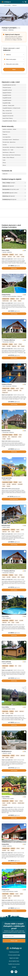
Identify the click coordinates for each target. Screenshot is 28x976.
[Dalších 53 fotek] (14, 785)
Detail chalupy (14, 313)
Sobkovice (14, 5)
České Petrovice (6, 131)
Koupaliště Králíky (6, 103)
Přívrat (4, 162)
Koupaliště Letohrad (7, 90)
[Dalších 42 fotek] (14, 514)
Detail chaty (14, 268)
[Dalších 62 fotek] (14, 419)
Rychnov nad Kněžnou (12, 296)
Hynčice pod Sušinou (7, 708)
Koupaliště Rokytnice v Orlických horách (11, 108)
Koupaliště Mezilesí (7, 100)
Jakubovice (5, 753)
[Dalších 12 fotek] (14, 650)
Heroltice (5, 144)
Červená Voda (5, 341)
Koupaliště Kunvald (7, 97)
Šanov (4, 386)
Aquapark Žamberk (7, 92)
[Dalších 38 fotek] (14, 328)
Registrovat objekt (14, 958)
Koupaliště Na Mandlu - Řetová (9, 121)
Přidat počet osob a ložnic (12, 64)
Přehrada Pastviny (7, 87)
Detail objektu (14, 358)
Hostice (4, 891)
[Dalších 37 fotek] (14, 605)
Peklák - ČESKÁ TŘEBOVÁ (8, 157)
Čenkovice (5, 134)
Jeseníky (9, 479)
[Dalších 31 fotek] (14, 559)
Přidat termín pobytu (11, 59)
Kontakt (14, 967)
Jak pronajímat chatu (14, 961)
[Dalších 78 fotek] (14, 466)
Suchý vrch (5, 173)
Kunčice (4, 527)
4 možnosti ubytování (15, 441)
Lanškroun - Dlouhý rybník (8, 105)
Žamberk (4, 846)
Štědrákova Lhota (6, 798)
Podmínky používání (14, 952)
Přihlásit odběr (14, 940)
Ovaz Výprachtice (6, 137)
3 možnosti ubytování (15, 488)
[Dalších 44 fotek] (14, 373)
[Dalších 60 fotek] (14, 740)
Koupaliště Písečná (7, 95)
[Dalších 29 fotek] (14, 833)
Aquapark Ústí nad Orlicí (8, 115)
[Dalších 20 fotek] (14, 239)
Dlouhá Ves (5, 296)
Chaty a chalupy (7, 5)
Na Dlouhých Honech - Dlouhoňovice (11, 139)
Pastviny (4, 663)
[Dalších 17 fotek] (14, 283)
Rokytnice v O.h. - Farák (8, 149)
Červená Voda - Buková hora (9, 142)
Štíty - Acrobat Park (7, 110)
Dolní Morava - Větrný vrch (9, 152)
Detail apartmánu (14, 499)
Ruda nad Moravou (10, 891)
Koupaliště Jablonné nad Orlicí (9, 85)
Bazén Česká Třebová (8, 118)
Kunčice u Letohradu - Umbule (9, 129)
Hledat (14, 69)
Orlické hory (11, 29)
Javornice (4, 252)
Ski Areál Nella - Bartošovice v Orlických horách (13, 147)
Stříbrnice (5, 479)
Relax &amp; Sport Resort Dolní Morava (12, 155)
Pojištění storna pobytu (14, 964)
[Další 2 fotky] (14, 695)
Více (25, 263)
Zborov (4, 165)
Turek (4, 160)
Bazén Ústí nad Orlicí (7, 113)
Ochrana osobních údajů (14, 955)
